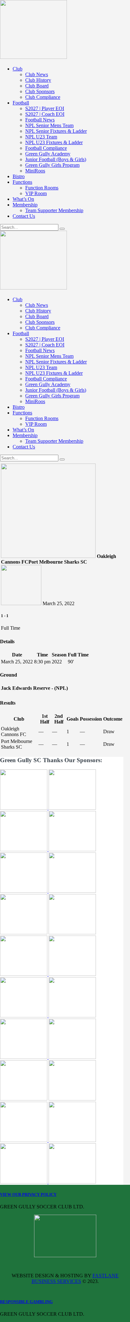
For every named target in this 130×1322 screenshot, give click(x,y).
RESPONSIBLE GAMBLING (26, 1301)
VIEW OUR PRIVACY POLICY (28, 1194)
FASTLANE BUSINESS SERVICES (75, 1278)
